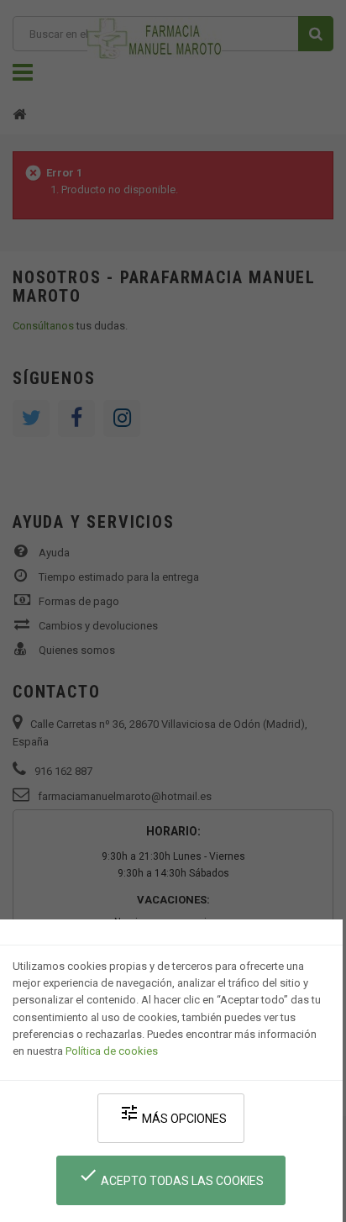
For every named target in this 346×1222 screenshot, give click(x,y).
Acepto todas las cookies (171, 1176)
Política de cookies (112, 1051)
